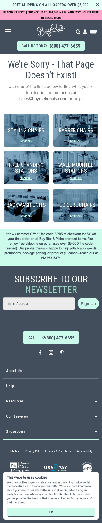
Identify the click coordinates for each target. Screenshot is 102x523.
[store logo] (51, 28)
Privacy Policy (33, 451)
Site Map (15, 451)
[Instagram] (51, 353)
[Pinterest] (61, 353)
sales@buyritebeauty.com (42, 99)
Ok (51, 512)
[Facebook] (40, 353)
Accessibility (84, 451)
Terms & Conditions (59, 451)
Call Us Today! (51, 46)
